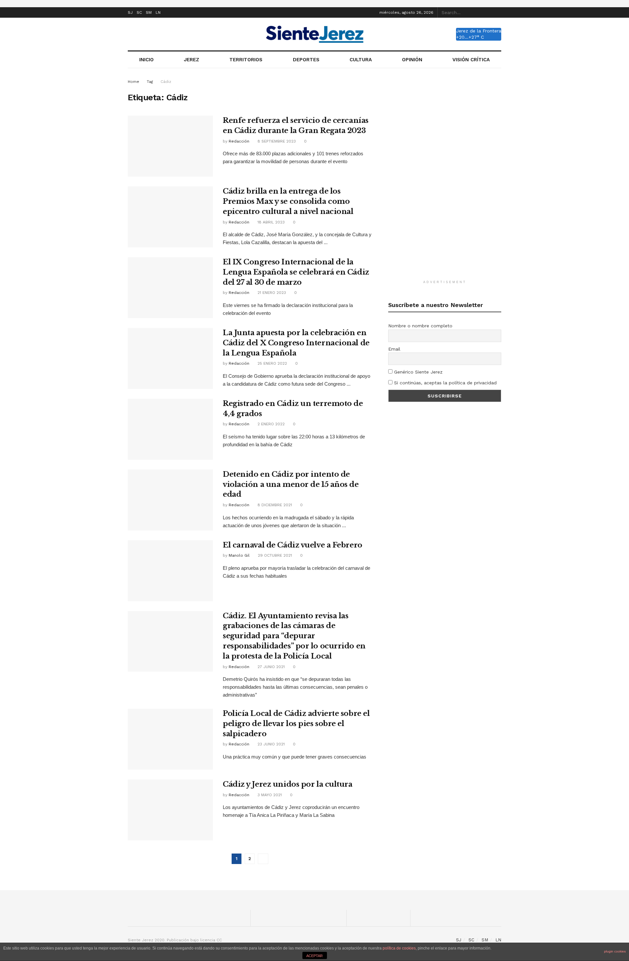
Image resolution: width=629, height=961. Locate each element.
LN (158, 12)
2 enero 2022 (270, 424)
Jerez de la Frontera (478, 30)
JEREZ (191, 60)
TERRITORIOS (245, 60)
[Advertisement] (445, 176)
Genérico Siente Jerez (417, 372)
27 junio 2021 (270, 666)
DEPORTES (306, 60)
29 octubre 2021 (274, 555)
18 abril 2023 (270, 222)
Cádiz (166, 81)
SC (139, 12)
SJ (130, 12)
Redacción (239, 141)
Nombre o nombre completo (420, 325)
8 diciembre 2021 (274, 505)
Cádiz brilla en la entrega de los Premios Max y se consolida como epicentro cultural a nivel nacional (288, 201)
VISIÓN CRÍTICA (471, 60)
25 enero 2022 (271, 363)
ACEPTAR (314, 956)
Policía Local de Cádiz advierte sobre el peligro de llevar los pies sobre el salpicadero (296, 723)
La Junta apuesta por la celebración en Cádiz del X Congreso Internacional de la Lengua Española (296, 342)
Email (394, 349)
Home (133, 81)
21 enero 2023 (271, 292)
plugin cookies (615, 951)
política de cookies (399, 948)
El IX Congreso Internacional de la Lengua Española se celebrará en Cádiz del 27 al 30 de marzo (296, 272)
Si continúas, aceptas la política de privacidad (444, 382)
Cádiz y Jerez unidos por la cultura (288, 784)
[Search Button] (498, 12)
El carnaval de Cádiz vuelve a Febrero (292, 545)
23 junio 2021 (270, 744)
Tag (150, 81)
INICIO (146, 60)
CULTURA (361, 60)
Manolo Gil (239, 555)
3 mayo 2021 (269, 795)
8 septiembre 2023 (276, 141)
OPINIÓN (412, 60)
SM (149, 12)
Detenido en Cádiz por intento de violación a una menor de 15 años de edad (291, 484)
